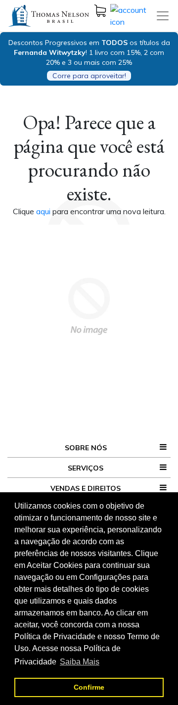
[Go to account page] (132, 15)
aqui (44, 211)
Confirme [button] (89, 687)
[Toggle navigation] (162, 15)
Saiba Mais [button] (79, 662)
